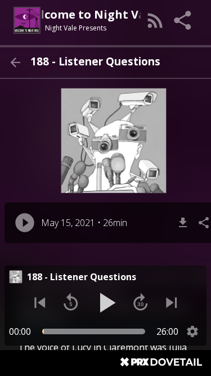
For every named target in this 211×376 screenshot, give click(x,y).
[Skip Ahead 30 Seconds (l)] (140, 302)
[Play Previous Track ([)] (39, 302)
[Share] (183, 20)
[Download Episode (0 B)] (182, 222)
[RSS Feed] (155, 20)
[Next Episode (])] (171, 302)
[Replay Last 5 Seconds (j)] (70, 302)
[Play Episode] (25, 222)
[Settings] (192, 331)
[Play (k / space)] (106, 303)
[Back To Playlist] (15, 62)
